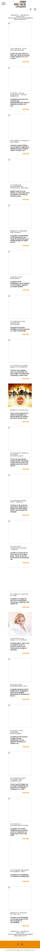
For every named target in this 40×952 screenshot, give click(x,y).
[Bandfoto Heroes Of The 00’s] (20, 898)
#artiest (21, 16)
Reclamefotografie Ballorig (19, 141)
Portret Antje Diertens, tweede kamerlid (18, 94)
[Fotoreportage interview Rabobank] (20, 307)
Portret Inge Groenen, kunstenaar (16, 732)
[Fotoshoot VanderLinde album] (20, 809)
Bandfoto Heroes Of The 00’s (18, 913)
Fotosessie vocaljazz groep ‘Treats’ (18, 548)
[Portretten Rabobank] (20, 262)
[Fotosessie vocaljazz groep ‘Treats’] (20, 532)
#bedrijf (15, 15)
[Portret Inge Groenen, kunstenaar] (20, 716)
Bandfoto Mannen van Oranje (18, 231)
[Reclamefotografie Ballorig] (20, 126)
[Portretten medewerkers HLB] (20, 670)
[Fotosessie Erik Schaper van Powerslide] (20, 763)
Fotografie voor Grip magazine (18, 49)
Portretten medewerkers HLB (18, 685)
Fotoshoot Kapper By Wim (19, 594)
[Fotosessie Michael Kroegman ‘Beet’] (20, 855)
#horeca (25, 15)
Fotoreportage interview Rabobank (17, 322)
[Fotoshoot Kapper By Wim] (20, 579)
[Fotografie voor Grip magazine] (20, 34)
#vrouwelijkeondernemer (21, 18)
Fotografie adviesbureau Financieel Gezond (19, 186)
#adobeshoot (20, 19)
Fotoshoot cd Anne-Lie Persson (18, 639)
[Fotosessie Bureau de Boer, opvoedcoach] (20, 438)
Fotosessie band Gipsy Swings (18, 501)
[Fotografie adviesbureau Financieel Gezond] (20, 170)
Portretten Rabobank (16, 277)
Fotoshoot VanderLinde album (19, 824)
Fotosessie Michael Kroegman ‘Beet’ (19, 870)
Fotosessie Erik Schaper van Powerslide (18, 779)
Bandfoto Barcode (19, 410)
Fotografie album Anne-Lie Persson (19, 366)
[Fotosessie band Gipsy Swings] (20, 486)
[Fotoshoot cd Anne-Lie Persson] (20, 624)
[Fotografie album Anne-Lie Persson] (20, 351)
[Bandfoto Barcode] (20, 395)
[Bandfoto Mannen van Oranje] (20, 216)
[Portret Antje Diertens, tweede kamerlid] (20, 78)
